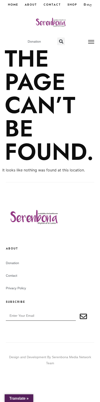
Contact (52, 5)
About (31, 5)
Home (13, 5)
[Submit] (83, 317)
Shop (72, 5)
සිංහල (88, 5)
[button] (61, 41)
